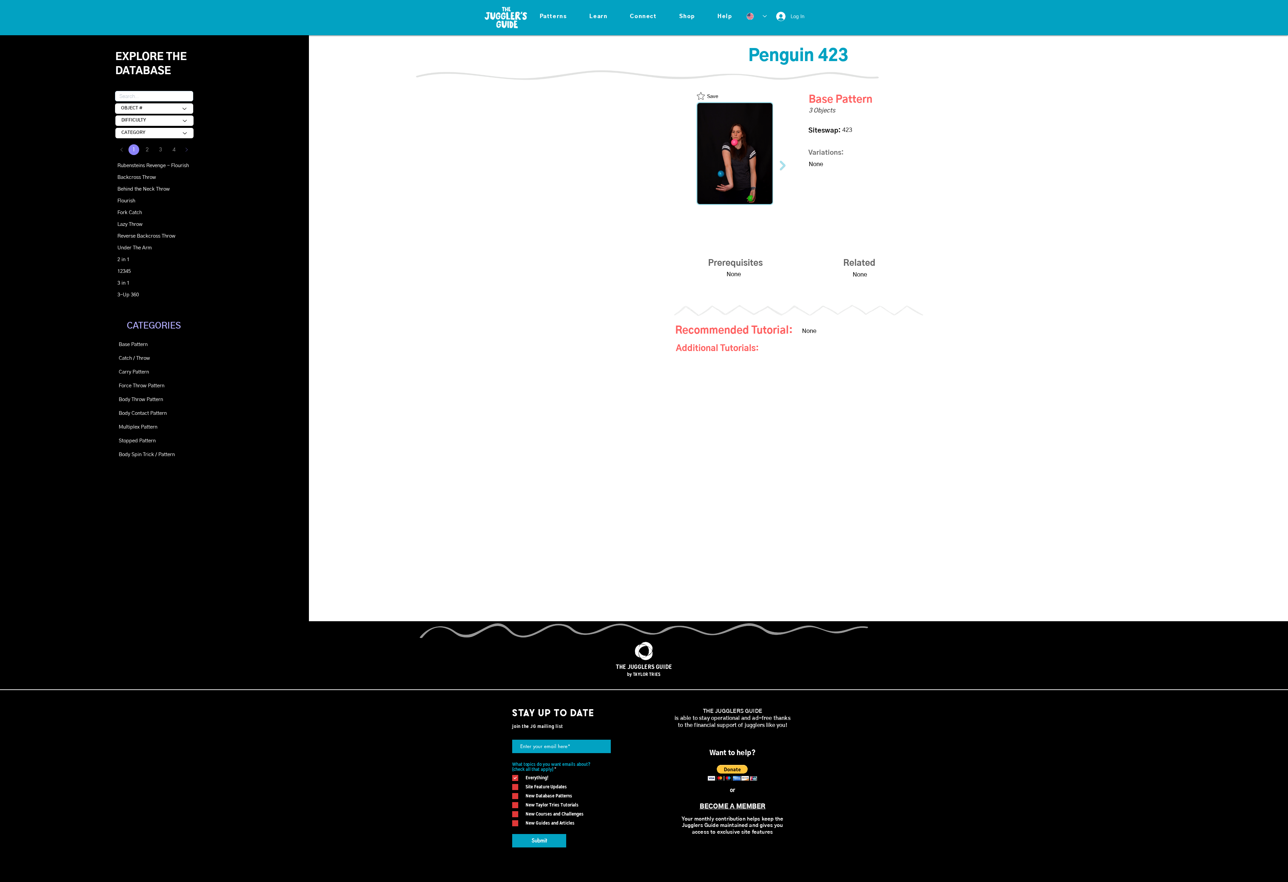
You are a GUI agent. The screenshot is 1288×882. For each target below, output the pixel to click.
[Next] (186, 149)
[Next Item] (783, 165)
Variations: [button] (826, 152)
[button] (553, 17)
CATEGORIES (154, 326)
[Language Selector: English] (756, 16)
